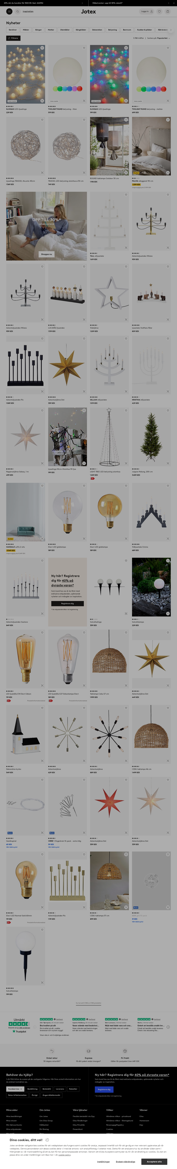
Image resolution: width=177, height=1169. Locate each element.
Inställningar (103, 1161)
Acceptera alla (154, 1161)
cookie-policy (64, 1155)
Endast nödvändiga (125, 1161)
